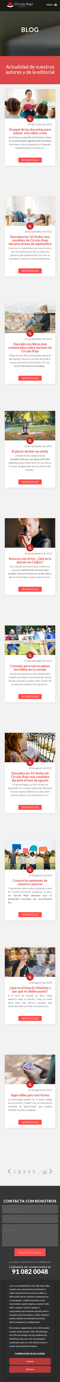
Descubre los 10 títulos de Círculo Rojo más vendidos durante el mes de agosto (30, 776)
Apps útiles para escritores (30, 1095)
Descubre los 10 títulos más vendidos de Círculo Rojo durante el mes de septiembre (30, 240)
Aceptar (30, 1361)
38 (44, 1172)
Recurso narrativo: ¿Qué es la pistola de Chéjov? (30, 560)
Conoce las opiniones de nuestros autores (30, 882)
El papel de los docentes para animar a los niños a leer (30, 131)
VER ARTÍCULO (30, 160)
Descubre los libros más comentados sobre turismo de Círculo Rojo (30, 347)
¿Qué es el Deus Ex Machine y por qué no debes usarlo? (30, 989)
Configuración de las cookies (30, 1353)
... (38, 1172)
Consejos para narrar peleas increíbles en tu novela (30, 667)
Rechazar (30, 1369)
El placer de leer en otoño (30, 451)
